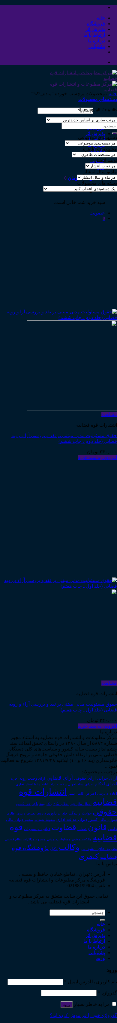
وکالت (69, 847)
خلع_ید (63, 813)
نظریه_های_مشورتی (99, 848)
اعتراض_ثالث (87, 793)
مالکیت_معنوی (81, 839)
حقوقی (105, 811)
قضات (82, 829)
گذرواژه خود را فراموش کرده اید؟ (83, 1015)
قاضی (112, 829)
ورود (66, 1004)
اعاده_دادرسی (107, 793)
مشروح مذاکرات (34, 839)
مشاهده (109, 414)
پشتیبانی (96, 46)
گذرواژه (107, 992)
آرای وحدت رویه (32, 778)
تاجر (35, 803)
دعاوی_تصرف (36, 813)
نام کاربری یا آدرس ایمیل (90, 981)
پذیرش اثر (95, 29)
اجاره (14, 778)
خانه (101, 17)
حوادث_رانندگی (80, 813)
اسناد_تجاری (24, 784)
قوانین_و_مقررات (37, 829)
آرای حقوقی (85, 778)
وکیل (54, 849)
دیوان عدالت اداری (71, 819)
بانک (49, 803)
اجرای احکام (106, 784)
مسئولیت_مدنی (58, 839)
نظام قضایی (13, 839)
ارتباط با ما (94, 35)
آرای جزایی (107, 778)
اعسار (72, 793)
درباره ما (96, 40)
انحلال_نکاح (61, 803)
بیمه (42, 804)
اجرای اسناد (85, 784)
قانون (97, 827)
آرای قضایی (59, 778)
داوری (52, 813)
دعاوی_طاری (16, 813)
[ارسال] (114, 133)
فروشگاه (96, 23)
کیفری (89, 856)
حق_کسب (23, 803)
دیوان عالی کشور (102, 819)
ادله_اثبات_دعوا (45, 784)
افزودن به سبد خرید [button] (97, 457)
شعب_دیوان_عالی (19, 819)
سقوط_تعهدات (44, 819)
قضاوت (64, 827)
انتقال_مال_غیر (81, 803)
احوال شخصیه (66, 784)
